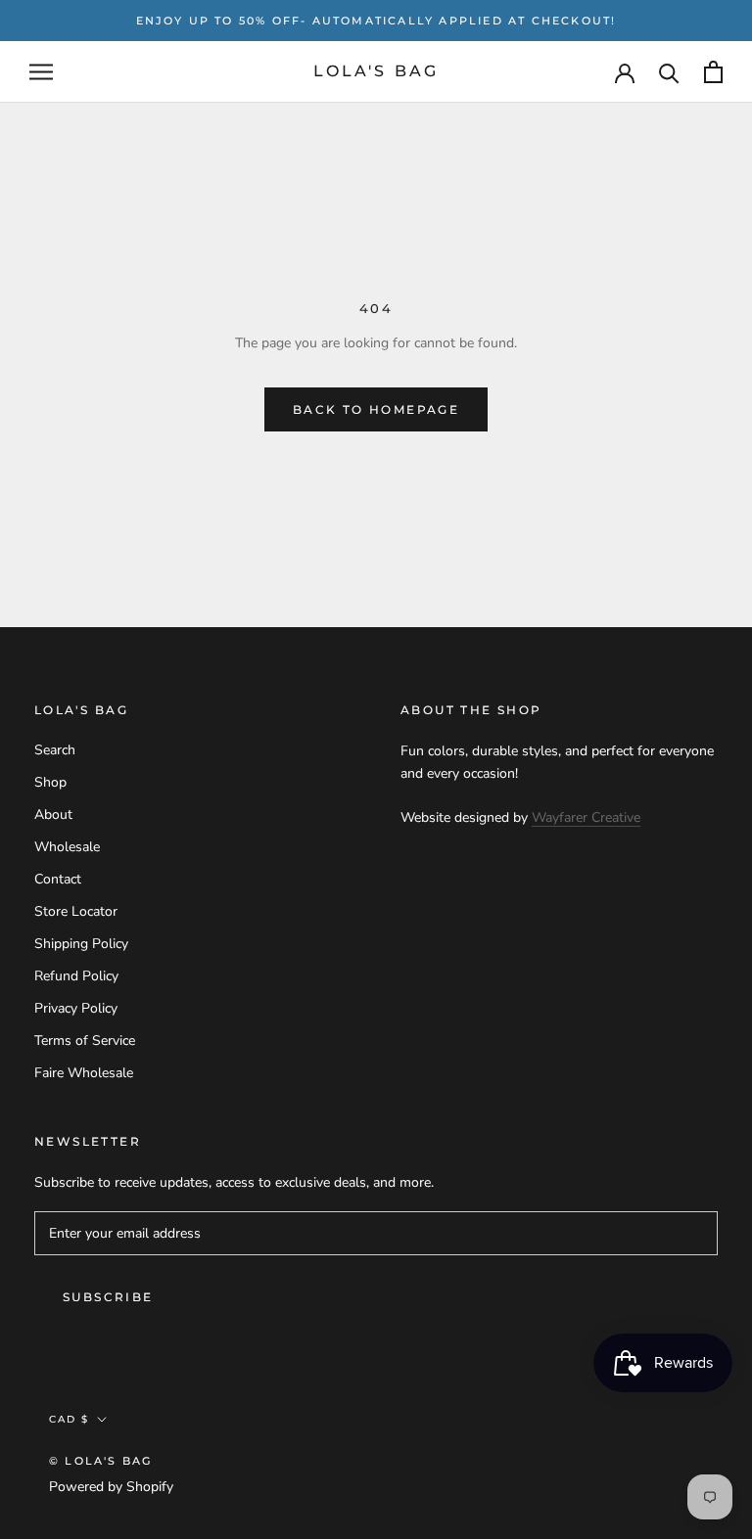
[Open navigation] (41, 72)
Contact (57, 879)
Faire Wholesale (83, 1073)
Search (54, 750)
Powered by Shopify (111, 1486)
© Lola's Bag (100, 1461)
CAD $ (69, 1419)
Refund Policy (76, 976)
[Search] (669, 72)
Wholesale (67, 846)
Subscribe (108, 1297)
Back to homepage (376, 409)
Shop (50, 782)
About (53, 814)
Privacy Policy (76, 1008)
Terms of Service (84, 1040)
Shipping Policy (81, 943)
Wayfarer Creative (586, 817)
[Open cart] (713, 72)
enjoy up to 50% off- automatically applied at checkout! (376, 20)
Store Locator (76, 911)
